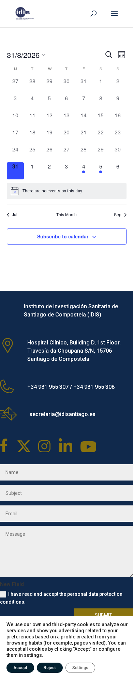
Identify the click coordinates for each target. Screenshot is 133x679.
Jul (14, 214)
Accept (20, 667)
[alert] (67, 191)
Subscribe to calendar (62, 236)
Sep (117, 214)
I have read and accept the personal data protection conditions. (61, 598)
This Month (66, 214)
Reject (50, 667)
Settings (80, 667)
